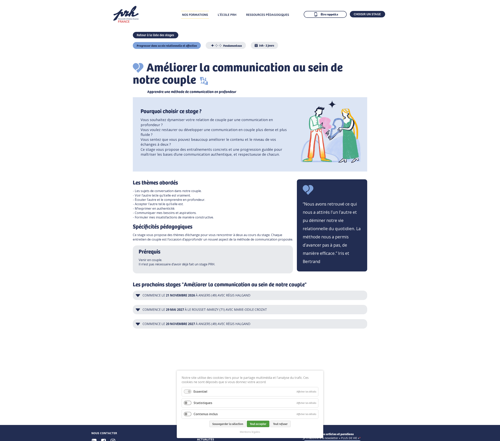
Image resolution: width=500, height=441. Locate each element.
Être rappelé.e (329, 14)
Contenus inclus (206, 414)
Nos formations (195, 14)
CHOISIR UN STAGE (367, 14)
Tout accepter (258, 424)
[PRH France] (126, 21)
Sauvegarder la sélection (227, 424)
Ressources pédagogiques (267, 14)
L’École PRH (227, 14)
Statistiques (203, 403)
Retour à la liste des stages (155, 34)
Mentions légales (250, 432)
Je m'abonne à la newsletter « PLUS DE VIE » (331, 438)
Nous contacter (104, 433)
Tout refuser (280, 424)
